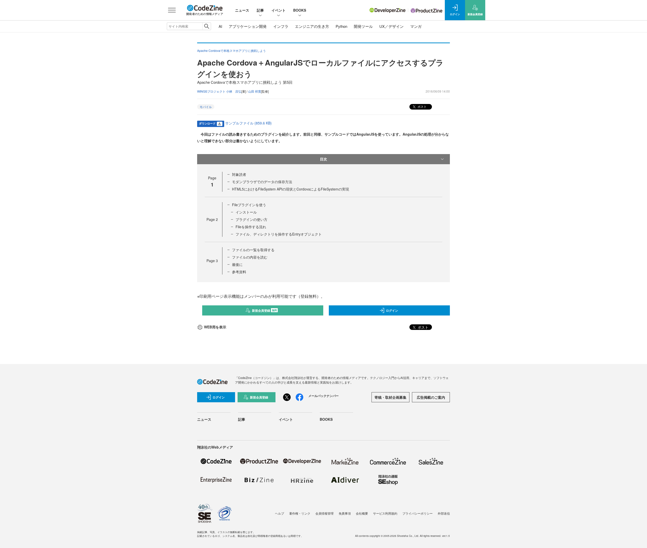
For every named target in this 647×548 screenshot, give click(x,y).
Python (341, 26)
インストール (246, 212)
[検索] (206, 26)
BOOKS (299, 10)
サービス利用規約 (385, 513)
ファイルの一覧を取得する (253, 249)
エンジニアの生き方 (312, 26)
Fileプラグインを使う (249, 204)
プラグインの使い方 (251, 219)
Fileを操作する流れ (251, 226)
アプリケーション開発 (248, 26)
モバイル (206, 106)
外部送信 (444, 513)
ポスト (422, 106)
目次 (323, 158)
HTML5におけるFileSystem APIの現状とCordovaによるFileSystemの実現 (290, 189)
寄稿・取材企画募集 (390, 397)
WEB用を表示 (215, 326)
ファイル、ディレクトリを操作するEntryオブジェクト (279, 234)
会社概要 (362, 513)
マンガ (416, 26)
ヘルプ (279, 513)
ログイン (392, 310)
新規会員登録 (264, 310)
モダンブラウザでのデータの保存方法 (262, 181)
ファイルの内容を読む (249, 257)
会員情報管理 (324, 513)
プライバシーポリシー (417, 513)
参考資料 (239, 271)
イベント (278, 10)
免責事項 (345, 513)
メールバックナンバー (323, 395)
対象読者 (239, 174)
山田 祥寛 (254, 91)
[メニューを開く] (172, 10)
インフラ (280, 26)
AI (220, 26)
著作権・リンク (299, 513)
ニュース (242, 10)
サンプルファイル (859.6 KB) (248, 122)
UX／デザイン (391, 26)
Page (212, 219)
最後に (237, 264)
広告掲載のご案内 (431, 397)
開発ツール (363, 26)
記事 (260, 10)
